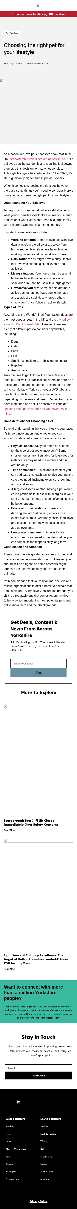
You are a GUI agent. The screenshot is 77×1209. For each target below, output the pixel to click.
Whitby (43, 1141)
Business (44, 1164)
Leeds (8, 1133)
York (8, 1156)
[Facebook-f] (67, 6)
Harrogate (11, 1171)
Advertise (44, 1179)
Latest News (46, 1156)
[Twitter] (38, 1191)
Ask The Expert (12, 33)
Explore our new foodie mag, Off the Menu (39, 14)
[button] (7, 6)
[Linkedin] (45, 1191)
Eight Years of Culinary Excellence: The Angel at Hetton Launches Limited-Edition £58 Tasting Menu (36, 959)
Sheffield (44, 1126)
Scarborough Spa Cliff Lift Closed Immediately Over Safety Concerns (31, 822)
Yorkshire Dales (13, 1179)
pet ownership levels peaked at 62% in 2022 (39, 159)
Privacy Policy (38, 1201)
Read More (9, 830)
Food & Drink (46, 1171)
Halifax (9, 1141)
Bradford (10, 1126)
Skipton (9, 1164)
